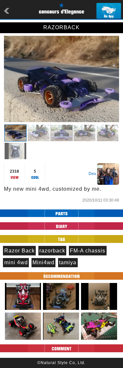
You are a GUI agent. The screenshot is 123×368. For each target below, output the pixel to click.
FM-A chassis (87, 250)
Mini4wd (43, 262)
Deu (92, 173)
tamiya (67, 262)
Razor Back (19, 250)
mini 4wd (16, 262)
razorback (52, 250)
